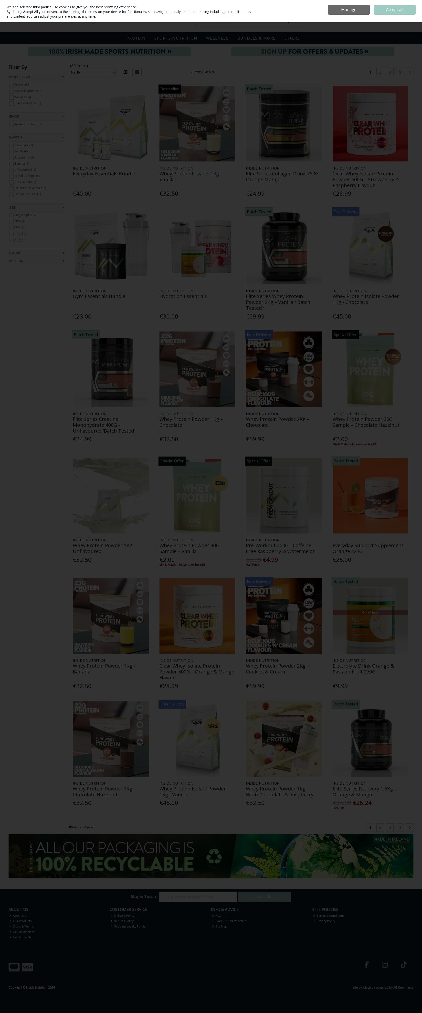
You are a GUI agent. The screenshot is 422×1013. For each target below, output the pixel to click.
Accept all (394, 9)
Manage (348, 9)
